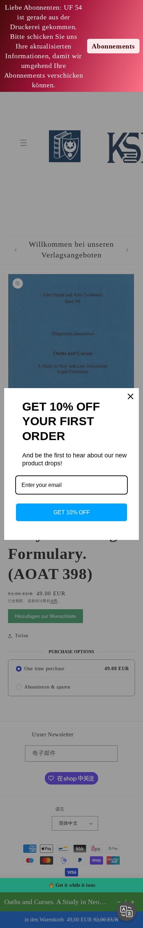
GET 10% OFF (71, 512)
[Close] (130, 396)
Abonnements (113, 46)
